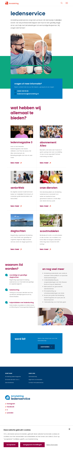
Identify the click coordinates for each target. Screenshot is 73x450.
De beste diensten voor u (12, 379)
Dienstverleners (9, 382)
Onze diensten (48, 187)
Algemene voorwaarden (35, 379)
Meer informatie (52, 445)
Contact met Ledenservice (36, 382)
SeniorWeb (17, 187)
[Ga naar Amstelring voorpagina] (11, 3)
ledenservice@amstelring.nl (28, 94)
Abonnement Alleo (48, 144)
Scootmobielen (49, 231)
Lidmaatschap (33, 376)
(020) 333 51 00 (22, 91)
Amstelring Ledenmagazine (13, 376)
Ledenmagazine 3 (21, 142)
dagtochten (18, 231)
